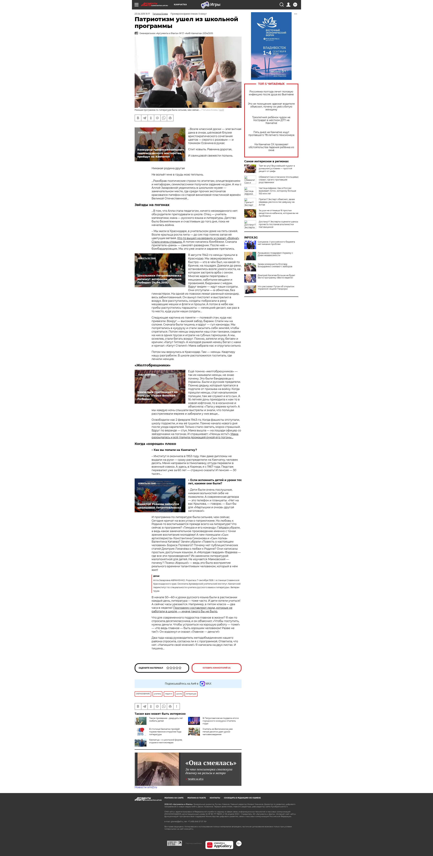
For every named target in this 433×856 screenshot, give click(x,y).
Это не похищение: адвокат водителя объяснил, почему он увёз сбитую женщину (271, 106)
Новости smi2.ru (146, 787)
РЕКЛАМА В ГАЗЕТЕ (196, 798)
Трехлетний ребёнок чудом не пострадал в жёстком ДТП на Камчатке (271, 120)
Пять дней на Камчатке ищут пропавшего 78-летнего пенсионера (271, 134)
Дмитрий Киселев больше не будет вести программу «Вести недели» (276, 276)
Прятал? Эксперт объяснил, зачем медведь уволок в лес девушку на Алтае (277, 202)
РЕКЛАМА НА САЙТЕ (174, 798)
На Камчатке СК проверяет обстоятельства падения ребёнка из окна (271, 147)
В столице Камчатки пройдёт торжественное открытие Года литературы (165, 732)
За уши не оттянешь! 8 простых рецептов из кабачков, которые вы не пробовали (278, 213)
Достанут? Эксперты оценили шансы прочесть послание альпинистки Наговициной (278, 224)
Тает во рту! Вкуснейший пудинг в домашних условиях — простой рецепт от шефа (277, 168)
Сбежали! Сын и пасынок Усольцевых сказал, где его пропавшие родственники (278, 180)
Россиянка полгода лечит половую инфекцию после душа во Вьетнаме (271, 93)
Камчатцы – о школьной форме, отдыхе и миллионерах (165, 741)
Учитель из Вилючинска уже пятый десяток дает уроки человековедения (218, 732)
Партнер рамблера (194, 843)
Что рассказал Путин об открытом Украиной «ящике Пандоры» (276, 287)
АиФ (221, 110)
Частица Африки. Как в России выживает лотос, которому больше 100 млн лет (277, 191)
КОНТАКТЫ (215, 798)
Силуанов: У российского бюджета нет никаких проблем (276, 243)
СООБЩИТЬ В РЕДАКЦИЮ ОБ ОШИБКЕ (242, 798)
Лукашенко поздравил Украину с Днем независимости (275, 254)
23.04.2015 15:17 (142, 14)
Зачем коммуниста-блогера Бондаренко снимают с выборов (275, 265)
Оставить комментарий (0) (217, 668)
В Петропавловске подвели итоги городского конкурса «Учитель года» (221, 721)
